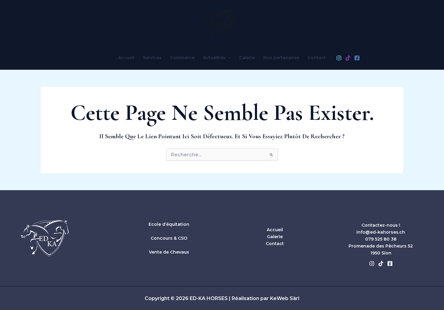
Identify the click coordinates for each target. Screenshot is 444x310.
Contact (317, 57)
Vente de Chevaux (169, 252)
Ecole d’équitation (169, 224)
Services (152, 57)
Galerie (247, 57)
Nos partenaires (281, 57)
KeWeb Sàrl (284, 298)
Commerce (182, 57)
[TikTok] (348, 58)
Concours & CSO (169, 238)
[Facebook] (357, 58)
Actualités (214, 57)
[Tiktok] (381, 263)
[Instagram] (339, 58)
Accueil (126, 57)
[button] (228, 58)
